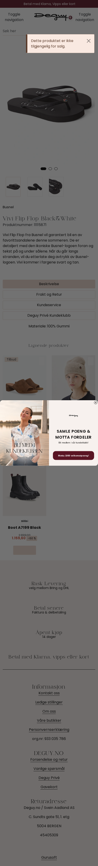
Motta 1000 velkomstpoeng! (73, 455)
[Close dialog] (95, 402)
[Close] (88, 40)
